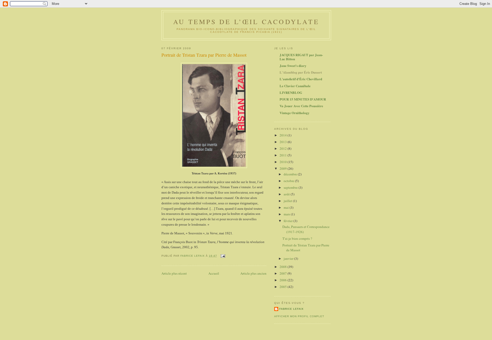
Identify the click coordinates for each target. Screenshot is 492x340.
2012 (284, 148)
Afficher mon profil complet (299, 316)
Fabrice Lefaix (291, 308)
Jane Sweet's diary (293, 65)
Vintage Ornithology (295, 112)
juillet (288, 200)
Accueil (213, 273)
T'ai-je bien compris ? (297, 238)
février (288, 220)
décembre (291, 174)
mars (287, 214)
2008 (284, 266)
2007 (284, 273)
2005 (284, 286)
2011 (284, 155)
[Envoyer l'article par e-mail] (222, 255)
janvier (289, 258)
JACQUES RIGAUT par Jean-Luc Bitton (301, 56)
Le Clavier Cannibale (295, 85)
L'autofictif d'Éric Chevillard (301, 78)
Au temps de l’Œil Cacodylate (246, 21)
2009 (284, 168)
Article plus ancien (253, 273)
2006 (284, 280)
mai (287, 207)
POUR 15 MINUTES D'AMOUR (303, 99)
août (287, 194)
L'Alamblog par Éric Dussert (301, 72)
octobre (289, 180)
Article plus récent (174, 273)
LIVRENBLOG (291, 92)
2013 (284, 141)
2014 (284, 135)
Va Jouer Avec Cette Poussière (301, 105)
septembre (291, 187)
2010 (284, 161)
